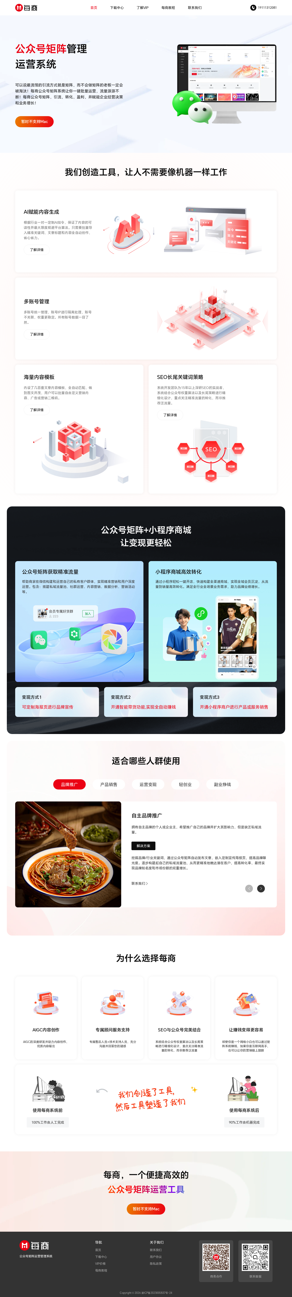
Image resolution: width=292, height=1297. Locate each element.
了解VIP (143, 7)
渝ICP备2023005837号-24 (156, 1292)
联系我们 (195, 7)
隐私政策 (156, 1264)
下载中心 (117, 7)
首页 (93, 7)
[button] (261, 888)
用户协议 (156, 1257)
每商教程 (168, 7)
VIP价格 (100, 1264)
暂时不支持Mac (34, 121)
